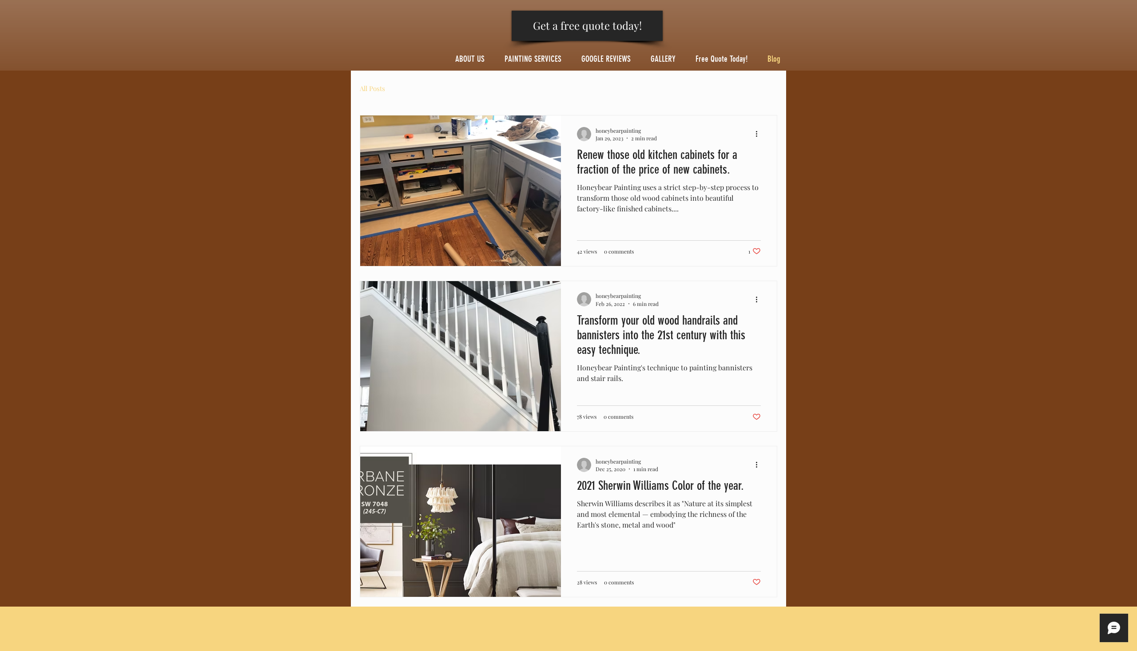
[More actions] (759, 134)
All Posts (372, 88)
